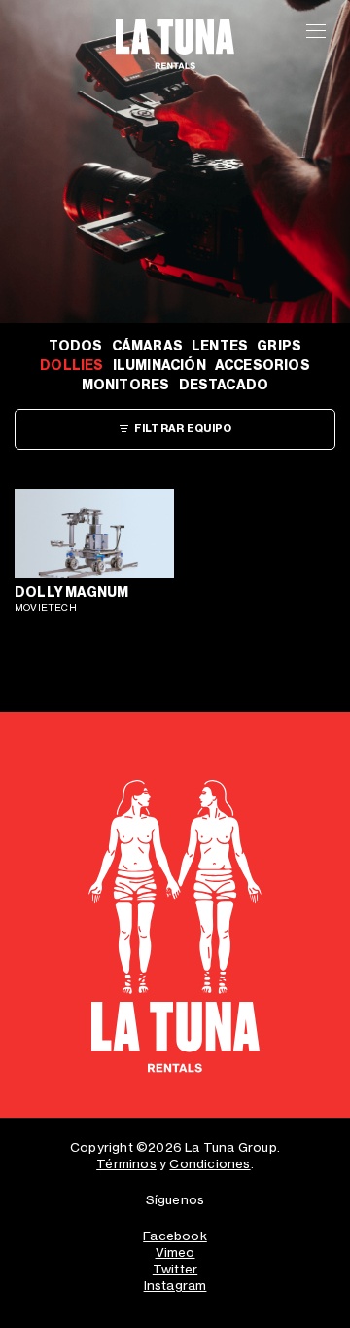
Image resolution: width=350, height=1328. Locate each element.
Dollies (71, 365)
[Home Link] (175, 932)
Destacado (224, 385)
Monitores (126, 385)
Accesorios (262, 365)
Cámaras (147, 346)
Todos (76, 346)
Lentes (220, 346)
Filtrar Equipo (183, 429)
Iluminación (159, 365)
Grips (279, 346)
